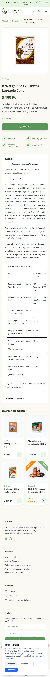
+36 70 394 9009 (15, 596)
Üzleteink (12, 591)
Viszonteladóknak (12, 557)
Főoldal (5, 21)
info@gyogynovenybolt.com (20, 600)
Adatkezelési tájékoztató (14, 573)
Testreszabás (26, 664)
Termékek (16, 21)
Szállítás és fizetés (12, 561)
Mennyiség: (6, 118)
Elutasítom (11, 664)
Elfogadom (11, 670)
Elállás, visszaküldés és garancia (18, 565)
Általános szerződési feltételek (17, 569)
